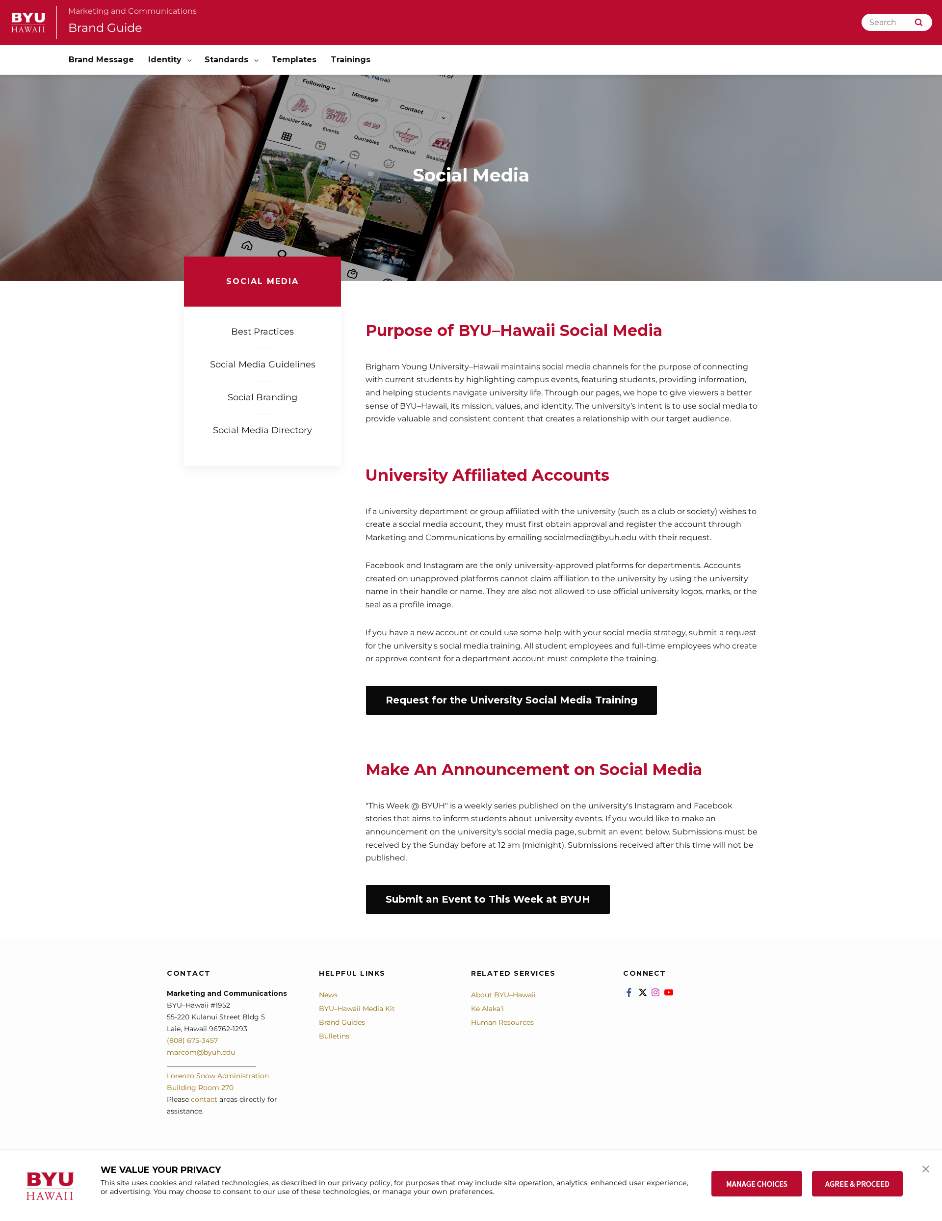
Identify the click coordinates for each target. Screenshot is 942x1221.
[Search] (918, 22)
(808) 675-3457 (192, 1040)
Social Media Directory (262, 430)
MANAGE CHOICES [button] (756, 1184)
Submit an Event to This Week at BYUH (488, 899)
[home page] (28, 22)
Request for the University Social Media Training (511, 700)
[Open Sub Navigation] (190, 60)
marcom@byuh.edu (201, 1052)
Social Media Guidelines (262, 364)
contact (204, 1099)
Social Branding (262, 397)
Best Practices (262, 331)
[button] (926, 1168)
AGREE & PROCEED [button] (857, 1184)
